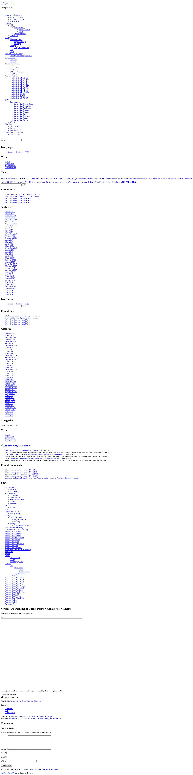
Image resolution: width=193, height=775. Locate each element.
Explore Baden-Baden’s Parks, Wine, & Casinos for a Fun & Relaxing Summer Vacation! (46, 478)
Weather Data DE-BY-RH (19, 88)
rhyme (29, 181)
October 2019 (10, 236)
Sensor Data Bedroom (22, 110)
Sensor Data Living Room (23, 106)
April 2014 (9, 294)
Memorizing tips (163, 178)
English (20, 17)
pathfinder (9, 474)
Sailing (12, 128)
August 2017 (10, 272)
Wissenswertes (74, 182)
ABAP (29, 178)
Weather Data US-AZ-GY (19, 98)
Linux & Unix (15, 68)
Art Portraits (60, 178)
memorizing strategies (151, 178)
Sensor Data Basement (22, 116)
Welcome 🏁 (10, 604)
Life (95, 178)
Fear (87, 178)
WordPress (13, 74)
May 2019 (9, 242)
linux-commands (112, 178)
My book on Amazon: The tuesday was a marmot (22, 194)
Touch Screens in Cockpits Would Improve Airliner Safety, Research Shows (35, 718)
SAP (35, 182)
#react (17, 178)
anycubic (35, 178)
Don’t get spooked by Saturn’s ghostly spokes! (21, 450)
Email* (3, 757)
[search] (2, 138)
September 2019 (11, 238)
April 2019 (9, 244)
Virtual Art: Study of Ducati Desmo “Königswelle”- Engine (32, 716)
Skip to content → (7, 2)
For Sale (13, 62)
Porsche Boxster (24, 30)
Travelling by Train (16, 130)
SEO (38, 182)
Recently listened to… (20, 445)
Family (83, 178)
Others (21, 32)
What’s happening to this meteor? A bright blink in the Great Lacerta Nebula (32, 458)
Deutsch (20, 19)
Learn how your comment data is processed (43, 769)
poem (9, 181)
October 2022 (10, 222)
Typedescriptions (20, 34)
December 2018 (11, 248)
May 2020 (9, 232)
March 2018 (9, 258)
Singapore (42, 182)
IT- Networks (14, 70)
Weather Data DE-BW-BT (19, 80)
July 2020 (8, 228)
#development (11, 178)
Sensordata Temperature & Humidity (18, 550)
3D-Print (13, 122)
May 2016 (9, 282)
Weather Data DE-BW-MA (19, 86)
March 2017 (9, 276)
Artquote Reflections (21, 48)
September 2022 (11, 224)
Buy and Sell (10, 58)
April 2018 (9, 256)
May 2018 (9, 254)
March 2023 (9, 214)
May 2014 (9, 292)
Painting (3, 182)
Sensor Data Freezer (21, 120)
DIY (7, 100)
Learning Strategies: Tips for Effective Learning (22, 196)
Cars (11, 26)
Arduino (42, 178)
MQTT (170, 178)
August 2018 (10, 250)
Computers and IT (11, 64)
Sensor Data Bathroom (22, 112)
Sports (12, 52)
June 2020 (9, 230)
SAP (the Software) (17, 72)
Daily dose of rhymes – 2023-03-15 (17, 200)
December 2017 (11, 264)
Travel (7, 124)
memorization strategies (125, 178)
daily (73, 178)
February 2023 (10, 216)
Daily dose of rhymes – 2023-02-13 (24, 470)
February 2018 (10, 260)
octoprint (189, 178)
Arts (122, 181)
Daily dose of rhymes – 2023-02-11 (24, 472)
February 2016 (10, 286)
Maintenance (18, 28)
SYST (59, 182)
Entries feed (9, 164)
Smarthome (14, 102)
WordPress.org (10, 168)
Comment (4, 749)
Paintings (17, 44)
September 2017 (11, 270)
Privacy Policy (15, 134)
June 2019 (9, 240)
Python (22, 182)
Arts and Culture (16, 40)
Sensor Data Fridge (21, 118)
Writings (13, 46)
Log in (7, 162)
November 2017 (11, 266)
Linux (106, 178)
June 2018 (9, 252)
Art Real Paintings (112, 182)
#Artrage (4, 178)
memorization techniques (139, 178)
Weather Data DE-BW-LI (19, 84)
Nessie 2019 (182, 178)
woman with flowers (87, 182)
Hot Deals (13, 60)
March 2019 (9, 246)
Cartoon (68, 178)
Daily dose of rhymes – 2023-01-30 (27, 474)
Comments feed (10, 166)
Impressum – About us (13, 132)
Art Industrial (50, 178)
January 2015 (10, 288)
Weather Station (11, 76)
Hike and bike (15, 126)
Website (3, 761)
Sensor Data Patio (20, 114)
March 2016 (9, 284)
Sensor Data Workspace (22, 108)
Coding (12, 66)
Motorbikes (14, 36)
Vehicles (8, 24)
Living (7, 38)
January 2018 (10, 262)
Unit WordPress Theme (9, 773)
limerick (100, 178)
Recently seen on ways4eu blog (21, 56)
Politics (17, 182)
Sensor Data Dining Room (23, 104)
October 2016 (10, 280)
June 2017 (9, 274)
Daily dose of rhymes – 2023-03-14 (17, 202)
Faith (11, 50)
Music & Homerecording (14, 54)
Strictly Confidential (8, 4)
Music (175, 178)
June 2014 (9, 290)
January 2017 (10, 278)
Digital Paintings (20, 42)
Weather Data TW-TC (17, 96)
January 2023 (10, 218)
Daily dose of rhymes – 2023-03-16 (17, 198)
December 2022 (11, 220)
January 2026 (10, 212)
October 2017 (10, 268)
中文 (17, 21)
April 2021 (9, 226)
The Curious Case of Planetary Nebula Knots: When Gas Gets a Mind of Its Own (34, 454)
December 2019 (11, 234)
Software (54, 182)
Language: (9, 15)
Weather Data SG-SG (17, 94)
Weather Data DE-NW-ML (19, 92)
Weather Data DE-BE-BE (19, 78)
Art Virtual (131, 181)
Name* (3, 753)
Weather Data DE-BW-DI (19, 82)
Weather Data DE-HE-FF (19, 90)
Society (49, 182)
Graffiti (91, 178)
